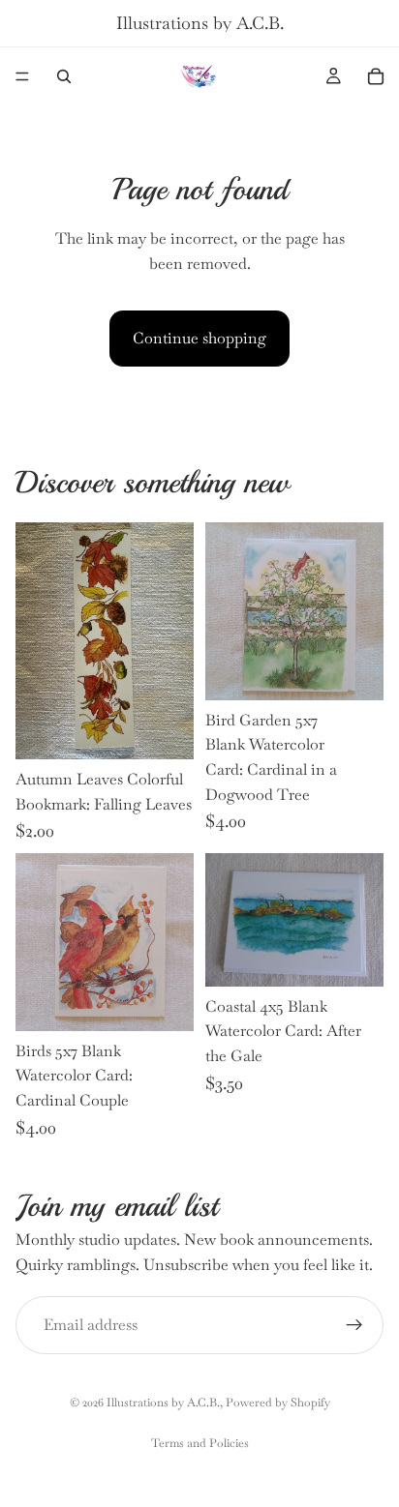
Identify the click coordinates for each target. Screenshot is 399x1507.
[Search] (64, 76)
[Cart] (375, 76)
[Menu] (22, 76)
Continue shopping (199, 338)
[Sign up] (354, 1325)
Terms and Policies (200, 1443)
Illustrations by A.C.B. (163, 1402)
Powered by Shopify (278, 1402)
